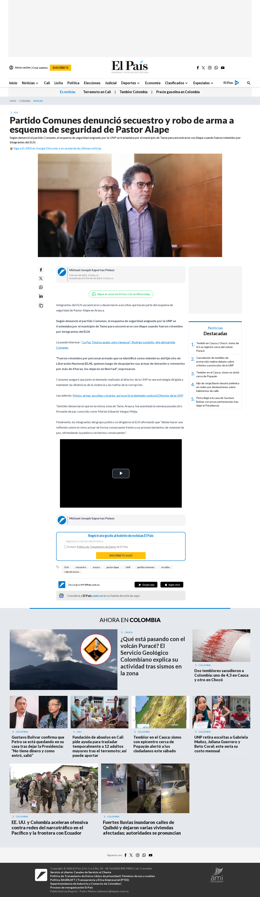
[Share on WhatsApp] (41, 287)
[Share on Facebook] (41, 270)
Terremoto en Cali (97, 92)
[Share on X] (41, 278)
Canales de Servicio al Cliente (92, 872)
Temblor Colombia (134, 92)
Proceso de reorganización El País (71, 887)
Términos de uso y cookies (138, 876)
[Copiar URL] (41, 305)
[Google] (146, 584)
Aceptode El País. (97, 546)
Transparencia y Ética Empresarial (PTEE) (103, 879)
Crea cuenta (40, 67)
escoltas (165, 567)
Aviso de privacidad (107, 876)
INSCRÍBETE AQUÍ (120, 555)
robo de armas (72, 571)
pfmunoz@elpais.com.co (113, 891)
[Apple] (171, 584)
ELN (67, 567)
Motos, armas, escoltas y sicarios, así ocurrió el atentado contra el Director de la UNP (128, 395)
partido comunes (146, 567)
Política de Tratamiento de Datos (96, 546)
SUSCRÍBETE (61, 67)
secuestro (81, 567)
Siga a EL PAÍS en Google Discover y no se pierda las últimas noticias (57, 148)
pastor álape (113, 567)
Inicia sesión (19, 67)
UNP (128, 567)
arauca (96, 567)
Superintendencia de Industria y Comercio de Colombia (85, 883)
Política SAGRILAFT (62, 879)
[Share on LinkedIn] (41, 296)
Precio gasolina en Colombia (178, 92)
